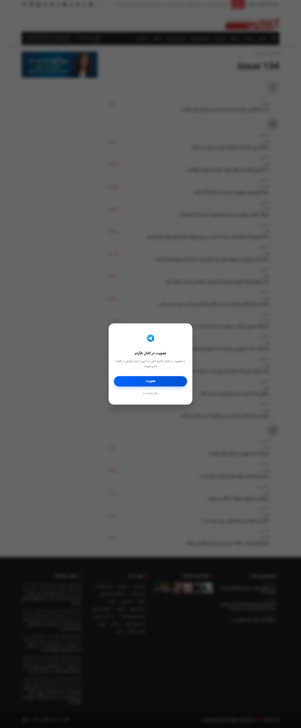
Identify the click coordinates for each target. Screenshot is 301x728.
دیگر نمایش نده (150, 394)
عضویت (150, 381)
